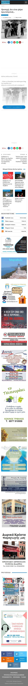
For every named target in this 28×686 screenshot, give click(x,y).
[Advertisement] (14, 59)
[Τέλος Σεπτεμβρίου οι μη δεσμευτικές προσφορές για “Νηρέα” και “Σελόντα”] (8, 193)
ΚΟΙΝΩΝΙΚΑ (17, 172)
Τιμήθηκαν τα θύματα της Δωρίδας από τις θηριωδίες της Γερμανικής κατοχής (7, 160)
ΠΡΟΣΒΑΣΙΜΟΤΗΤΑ (7, 677)
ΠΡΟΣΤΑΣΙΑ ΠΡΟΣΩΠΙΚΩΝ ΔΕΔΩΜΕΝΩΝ (14, 675)
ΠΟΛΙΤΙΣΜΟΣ (18, 190)
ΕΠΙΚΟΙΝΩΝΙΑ (16, 677)
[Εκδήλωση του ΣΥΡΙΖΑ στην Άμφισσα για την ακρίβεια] (8, 175)
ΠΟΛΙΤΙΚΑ (5, 172)
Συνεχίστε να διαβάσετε (14, 107)
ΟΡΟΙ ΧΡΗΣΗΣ (14, 672)
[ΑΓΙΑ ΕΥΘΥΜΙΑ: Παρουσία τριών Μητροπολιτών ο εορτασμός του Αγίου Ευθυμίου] (20, 175)
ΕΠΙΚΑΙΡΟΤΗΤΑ (6, 190)
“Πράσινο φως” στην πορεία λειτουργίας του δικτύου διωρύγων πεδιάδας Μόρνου (21, 160)
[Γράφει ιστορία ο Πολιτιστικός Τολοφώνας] (20, 193)
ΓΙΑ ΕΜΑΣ (23, 677)
